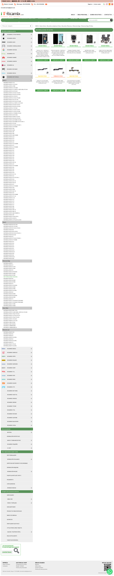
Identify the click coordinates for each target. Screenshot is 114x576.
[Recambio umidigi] (3, 398)
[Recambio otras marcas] (3, 34)
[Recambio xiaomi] (3, 383)
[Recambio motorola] (3, 77)
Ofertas (74, 18)
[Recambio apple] (3, 38)
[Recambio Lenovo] (3, 61)
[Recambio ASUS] (3, 42)
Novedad (82, 18)
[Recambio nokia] (3, 348)
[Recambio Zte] (3, 387)
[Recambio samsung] (3, 364)
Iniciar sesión (97, 4)
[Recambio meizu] (3, 73)
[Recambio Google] (3, 49)
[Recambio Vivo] (3, 375)
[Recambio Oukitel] (3, 394)
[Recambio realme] (3, 360)
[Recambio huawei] (3, 57)
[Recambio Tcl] (3, 371)
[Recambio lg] (3, 65)
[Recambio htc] (3, 53)
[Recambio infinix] (3, 402)
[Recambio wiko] (3, 379)
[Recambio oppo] (3, 356)
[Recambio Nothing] (3, 390)
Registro (90, 4)
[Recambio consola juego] (3, 46)
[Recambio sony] (3, 368)
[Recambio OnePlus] (3, 352)
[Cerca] (111, 20)
